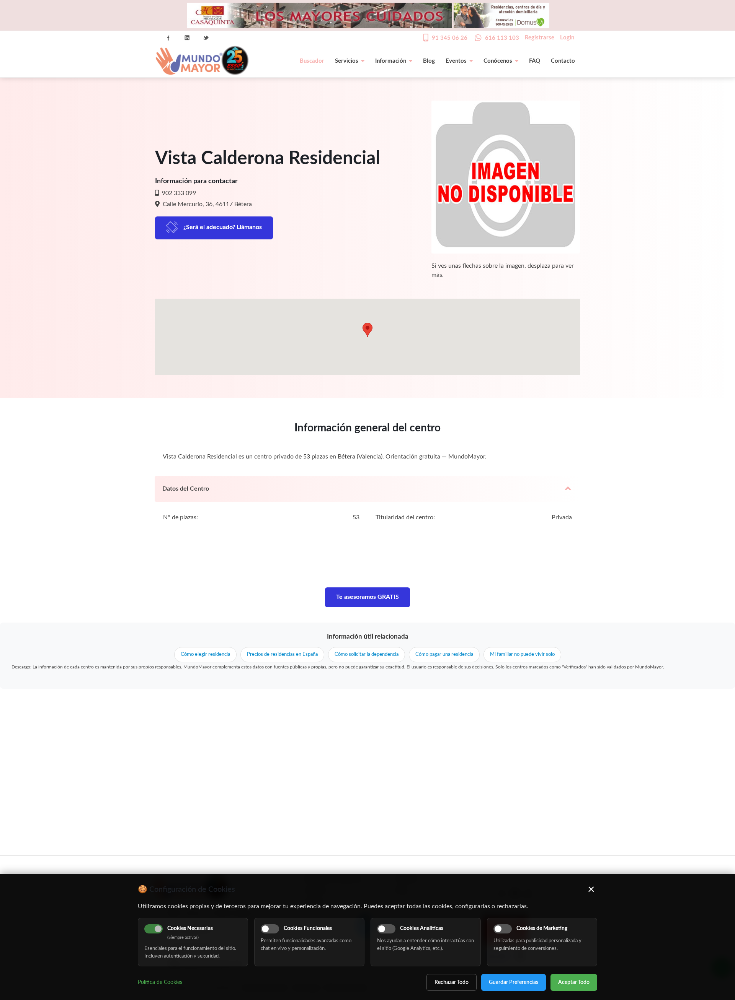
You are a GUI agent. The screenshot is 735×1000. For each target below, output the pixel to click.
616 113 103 (502, 38)
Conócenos (497, 61)
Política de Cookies (160, 982)
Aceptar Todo (574, 982)
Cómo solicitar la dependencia (367, 654)
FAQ (534, 61)
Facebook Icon (168, 38)
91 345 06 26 (449, 38)
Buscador (312, 61)
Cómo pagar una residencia (444, 654)
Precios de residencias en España (282, 654)
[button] (367, 330)
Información (390, 61)
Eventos (456, 61)
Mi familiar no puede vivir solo (522, 654)
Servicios (346, 61)
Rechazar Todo (451, 982)
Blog (429, 61)
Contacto (563, 61)
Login (567, 38)
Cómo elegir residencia (205, 654)
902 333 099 (178, 193)
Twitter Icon (206, 38)
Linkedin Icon (187, 38)
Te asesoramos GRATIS (367, 597)
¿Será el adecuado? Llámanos (222, 227)
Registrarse (539, 38)
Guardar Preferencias (513, 982)
